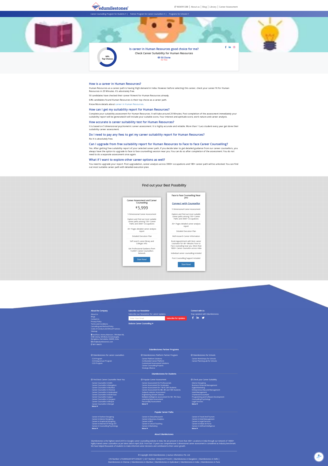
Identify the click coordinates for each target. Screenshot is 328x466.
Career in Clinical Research (152, 417)
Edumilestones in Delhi (208, 459)
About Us (94, 314)
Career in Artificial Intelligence (203, 426)
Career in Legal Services (201, 421)
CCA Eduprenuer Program (102, 361)
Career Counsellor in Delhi (102, 383)
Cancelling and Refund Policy (102, 326)
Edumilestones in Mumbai (142, 462)
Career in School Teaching (152, 423)
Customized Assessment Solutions (155, 363)
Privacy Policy (96, 321)
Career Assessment (228, 6)
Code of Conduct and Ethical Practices (105, 329)
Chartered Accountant (200, 394)
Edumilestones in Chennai (118, 462)
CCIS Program (97, 363)
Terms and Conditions (99, 324)
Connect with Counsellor (186, 203)
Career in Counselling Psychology (105, 426)
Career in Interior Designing (102, 419)
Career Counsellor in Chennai (103, 390)
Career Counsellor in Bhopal (103, 401)
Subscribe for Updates (176, 318)
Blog (204, 6)
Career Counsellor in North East (104, 394)
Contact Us (95, 319)
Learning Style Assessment (152, 399)
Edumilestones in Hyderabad (166, 462)
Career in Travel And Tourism (203, 417)
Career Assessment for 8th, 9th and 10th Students (161, 390)
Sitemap (94, 331)
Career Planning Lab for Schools (204, 361)
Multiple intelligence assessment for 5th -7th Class (161, 397)
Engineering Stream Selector (153, 394)
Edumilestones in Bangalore (185, 459)
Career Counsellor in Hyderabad (104, 392)
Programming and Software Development (208, 397)
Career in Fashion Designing (103, 417)
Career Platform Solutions (152, 358)
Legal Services (197, 401)
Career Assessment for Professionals (156, 383)
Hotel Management (199, 392)
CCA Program (97, 358)
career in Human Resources (129, 104)
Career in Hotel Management (203, 419)
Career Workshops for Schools (204, 358)
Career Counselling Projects (152, 365)
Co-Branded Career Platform (153, 361)
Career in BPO (147, 421)
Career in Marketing (149, 426)
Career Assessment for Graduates (155, 385)
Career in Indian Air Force (201, 423)
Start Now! (142, 259)
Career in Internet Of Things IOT (104, 423)
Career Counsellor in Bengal (103, 404)
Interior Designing (199, 383)
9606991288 (182, 6)
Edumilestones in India (190, 462)
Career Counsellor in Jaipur (102, 397)
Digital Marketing (198, 387)
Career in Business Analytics (153, 419)
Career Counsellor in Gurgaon (103, 399)
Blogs (93, 316)
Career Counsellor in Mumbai (103, 387)
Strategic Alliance (148, 368)
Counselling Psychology (201, 399)
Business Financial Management (204, 385)
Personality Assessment (151, 401)
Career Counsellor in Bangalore (104, 385)
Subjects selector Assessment (153, 392)
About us (195, 6)
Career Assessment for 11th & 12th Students (159, 387)
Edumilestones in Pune (210, 462)
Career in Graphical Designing (103, 421)
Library (212, 6)
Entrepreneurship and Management (206, 390)
